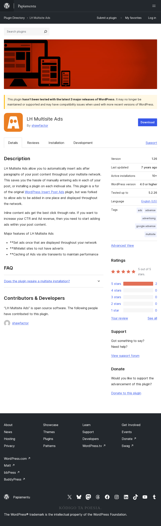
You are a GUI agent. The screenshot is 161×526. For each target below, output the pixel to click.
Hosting (9, 439)
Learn (86, 425)
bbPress (12, 472)
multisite (151, 234)
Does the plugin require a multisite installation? (37, 281)
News (8, 432)
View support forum (125, 356)
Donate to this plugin (126, 393)
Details (13, 143)
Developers (90, 439)
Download (148, 122)
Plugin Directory (14, 17)
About (8, 425)
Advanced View (122, 245)
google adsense (146, 226)
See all (152, 318)
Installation (56, 143)
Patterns (49, 446)
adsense (150, 210)
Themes (49, 432)
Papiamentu (21, 497)
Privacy (9, 446)
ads (140, 210)
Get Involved (131, 425)
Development (83, 143)
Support (151, 143)
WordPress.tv (94, 446)
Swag (128, 446)
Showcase (50, 425)
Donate (129, 439)
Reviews (33, 143)
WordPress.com (17, 459)
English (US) (149, 201)
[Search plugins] (45, 31)
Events (127, 432)
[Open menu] (154, 6)
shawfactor (40, 125)
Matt (9, 465)
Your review (119, 318)
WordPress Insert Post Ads (44, 192)
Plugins (48, 439)
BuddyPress (14, 479)
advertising (149, 218)
